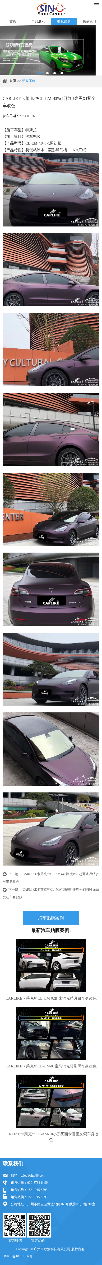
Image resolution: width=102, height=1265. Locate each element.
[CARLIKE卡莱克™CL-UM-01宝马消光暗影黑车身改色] (51, 1033)
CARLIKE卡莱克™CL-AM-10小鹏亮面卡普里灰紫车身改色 (51, 1137)
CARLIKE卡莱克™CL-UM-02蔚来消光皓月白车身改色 (51, 998)
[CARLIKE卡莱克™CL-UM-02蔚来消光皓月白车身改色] (51, 965)
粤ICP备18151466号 (18, 1256)
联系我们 (13, 1164)
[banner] (40, 73)
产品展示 (38, 21)
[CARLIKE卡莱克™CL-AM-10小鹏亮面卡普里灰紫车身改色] (51, 1101)
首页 (12, 21)
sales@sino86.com (33, 1175)
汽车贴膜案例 (51, 917)
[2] (47, 73)
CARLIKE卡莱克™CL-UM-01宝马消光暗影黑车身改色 (51, 1066)
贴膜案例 (63, 21)
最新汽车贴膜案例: (51, 930)
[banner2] (61, 73)
